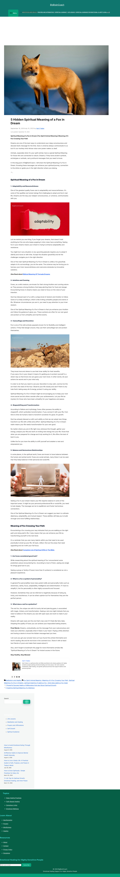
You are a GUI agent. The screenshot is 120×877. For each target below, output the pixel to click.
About (5, 842)
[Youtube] (19, 677)
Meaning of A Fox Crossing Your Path (55, 680)
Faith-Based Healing (13, 801)
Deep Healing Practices (13, 798)
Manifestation (7, 820)
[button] (108, 12)
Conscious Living (11, 805)
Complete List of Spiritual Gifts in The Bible (39, 550)
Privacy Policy (7, 849)
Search (6, 698)
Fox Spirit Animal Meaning (32, 680)
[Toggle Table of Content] (12, 172)
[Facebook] (14, 677)
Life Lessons (71, 12)
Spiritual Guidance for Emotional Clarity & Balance (93, 12)
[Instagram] (12, 677)
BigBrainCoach (57, 5)
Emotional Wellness (12, 809)
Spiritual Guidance (61, 12)
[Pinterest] (17, 677)
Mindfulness (7, 827)
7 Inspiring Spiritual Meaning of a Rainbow (20, 688)
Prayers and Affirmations (46, 12)
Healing (5, 831)
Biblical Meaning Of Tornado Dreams (36, 274)
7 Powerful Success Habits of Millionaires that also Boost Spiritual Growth (31, 685)
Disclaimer (6, 853)
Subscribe (26, 865)
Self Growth (11, 728)
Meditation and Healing (29, 12)
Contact (5, 846)
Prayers (5, 824)
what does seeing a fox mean (58, 683)
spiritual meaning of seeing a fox (35, 683)
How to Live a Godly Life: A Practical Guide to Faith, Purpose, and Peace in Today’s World (16, 763)
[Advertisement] (60, 29)
